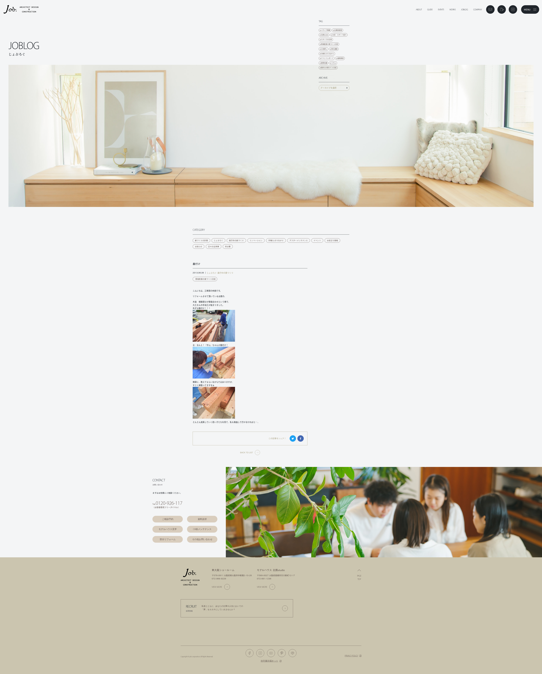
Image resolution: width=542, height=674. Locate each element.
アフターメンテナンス (298, 240)
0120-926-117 (169, 503)
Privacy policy (351, 655)
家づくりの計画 (201, 240)
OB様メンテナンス (202, 529)
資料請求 (202, 519)
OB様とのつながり (276, 240)
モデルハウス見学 (168, 529)
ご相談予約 (167, 519)
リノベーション (256, 240)
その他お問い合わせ (202, 539)
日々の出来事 (213, 246)
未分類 (227, 246)
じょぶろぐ (218, 240)
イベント (317, 240)
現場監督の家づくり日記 (205, 279)
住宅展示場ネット (269, 661)
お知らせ (198, 246)
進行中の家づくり (236, 240)
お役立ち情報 (332, 240)
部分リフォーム (168, 539)
